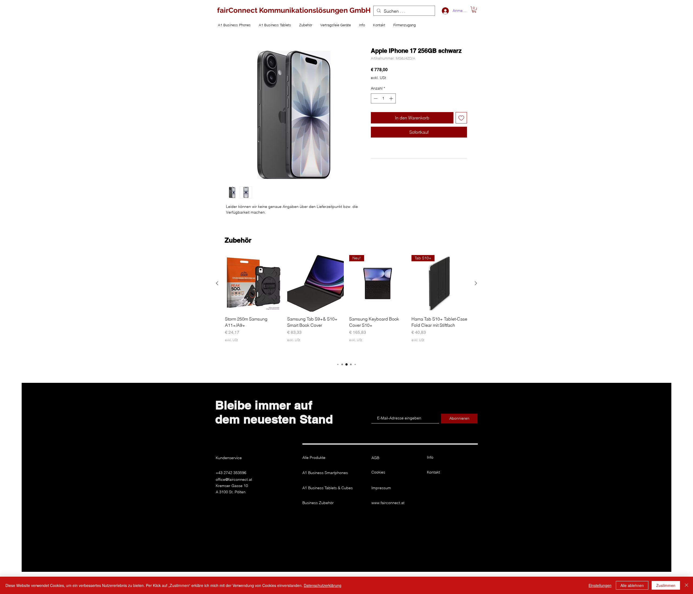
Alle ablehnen (632, 585)
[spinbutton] (383, 98)
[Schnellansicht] (253, 283)
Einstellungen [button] (600, 585)
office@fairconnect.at (234, 479)
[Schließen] (686, 585)
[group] (346, 306)
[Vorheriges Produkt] (217, 283)
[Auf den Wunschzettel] (461, 117)
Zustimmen (665, 585)
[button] (474, 9)
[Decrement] (375, 98)
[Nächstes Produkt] (476, 283)
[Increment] (391, 98)
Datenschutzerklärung (322, 585)
